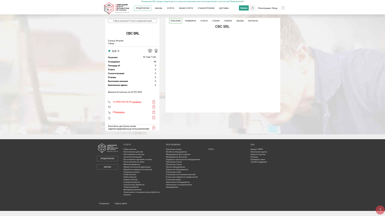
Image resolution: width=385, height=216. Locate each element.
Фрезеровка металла (132, 190)
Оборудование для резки (176, 157)
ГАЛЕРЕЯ (228, 21)
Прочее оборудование (175, 167)
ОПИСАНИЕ (176, 21)
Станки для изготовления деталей (180, 174)
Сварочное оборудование (177, 169)
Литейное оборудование (176, 152)
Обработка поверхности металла (137, 169)
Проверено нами (258, 159)
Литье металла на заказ (133, 162)
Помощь (254, 157)
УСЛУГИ (170, 8)
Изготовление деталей (133, 152)
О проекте (104, 203)
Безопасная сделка (259, 152)
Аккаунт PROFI (257, 149)
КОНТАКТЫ (253, 21)
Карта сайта (121, 203)
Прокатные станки (174, 164)
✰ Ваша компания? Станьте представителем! (132, 21)
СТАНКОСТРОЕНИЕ (206, 8)
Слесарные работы (131, 182)
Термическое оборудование (178, 182)
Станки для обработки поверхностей (182, 177)
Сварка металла (130, 179)
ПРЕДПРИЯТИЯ (142, 8)
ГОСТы (211, 149)
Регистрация (264, 8)
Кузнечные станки (174, 149)
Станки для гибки (173, 172)
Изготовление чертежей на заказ (137, 159)
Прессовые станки (174, 162)
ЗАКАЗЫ (158, 8)
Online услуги (186, 8)
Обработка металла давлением (137, 167)
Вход (274, 8)
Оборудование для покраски (178, 154)
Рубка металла (129, 177)
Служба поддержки (259, 162)
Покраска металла (131, 172)
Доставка (224, 8)
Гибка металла (129, 149)
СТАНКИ (216, 21)
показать (136, 102)
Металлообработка (131, 164)
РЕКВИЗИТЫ (190, 21)
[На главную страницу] (119, 14)
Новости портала (258, 154)
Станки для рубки (173, 179)
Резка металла (129, 174)
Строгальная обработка (133, 185)
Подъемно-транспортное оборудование (183, 159)
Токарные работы (131, 187)
